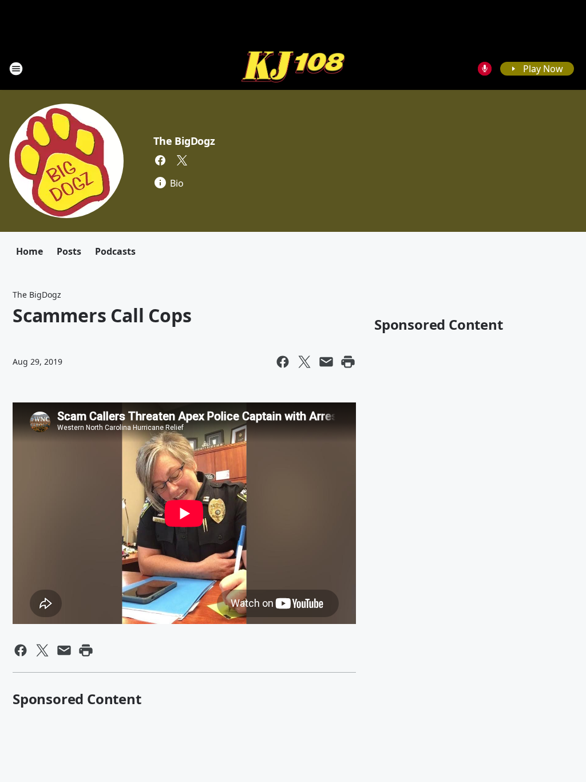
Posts (69, 251)
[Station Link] (293, 68)
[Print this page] (348, 362)
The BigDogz (184, 141)
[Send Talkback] (485, 69)
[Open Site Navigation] (16, 69)
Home (29, 251)
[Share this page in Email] (326, 362)
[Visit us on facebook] (160, 160)
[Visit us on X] (182, 160)
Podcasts (115, 251)
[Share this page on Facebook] (283, 362)
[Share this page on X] (304, 362)
